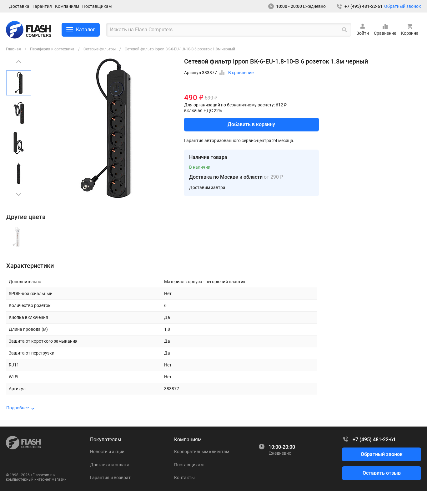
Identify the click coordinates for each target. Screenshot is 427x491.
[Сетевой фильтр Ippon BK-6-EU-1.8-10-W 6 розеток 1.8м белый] (16, 237)
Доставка (19, 6)
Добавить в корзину (251, 124)
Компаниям (67, 6)
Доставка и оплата (109, 464)
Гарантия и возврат (110, 477)
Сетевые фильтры (99, 49)
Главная (13, 49)
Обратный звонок (402, 6)
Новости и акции (107, 451)
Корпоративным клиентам (201, 451)
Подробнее (17, 407)
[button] (18, 194)
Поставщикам (97, 6)
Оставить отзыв (382, 473)
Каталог (85, 30)
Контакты (184, 477)
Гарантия (42, 6)
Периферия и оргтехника (52, 49)
